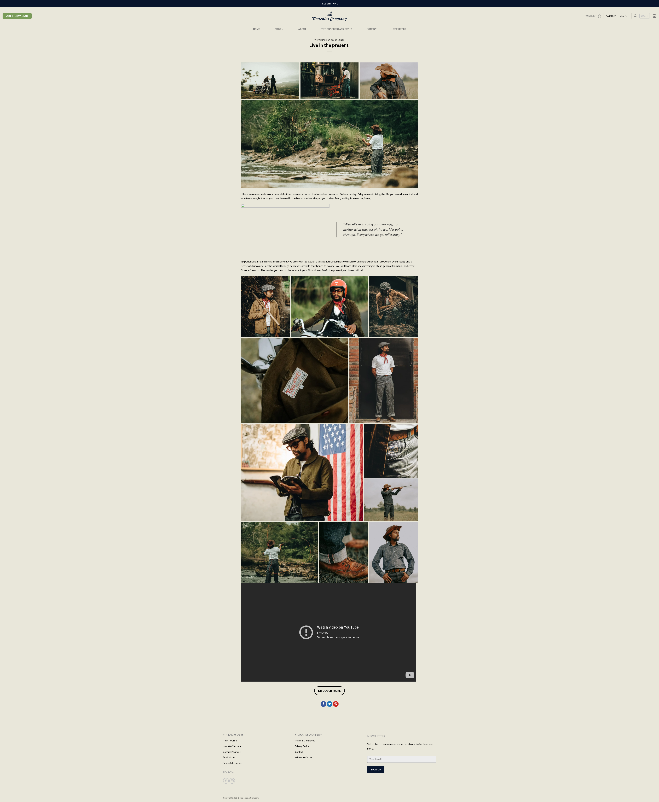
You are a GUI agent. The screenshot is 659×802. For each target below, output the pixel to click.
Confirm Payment (231, 752)
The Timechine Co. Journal (329, 40)
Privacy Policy (302, 746)
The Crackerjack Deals (336, 29)
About (302, 29)
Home (256, 29)
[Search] (635, 16)
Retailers (399, 29)
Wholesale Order (303, 757)
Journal (372, 29)
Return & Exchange (232, 763)
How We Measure (232, 746)
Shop (278, 29)
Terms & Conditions (305, 740)
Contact (299, 752)
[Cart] (654, 16)
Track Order (229, 757)
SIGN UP (376, 769)
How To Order (230, 740)
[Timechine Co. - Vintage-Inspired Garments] (329, 16)
